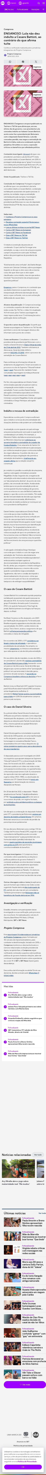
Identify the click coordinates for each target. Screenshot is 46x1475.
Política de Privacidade (27, 1461)
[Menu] (43, 3)
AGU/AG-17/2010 (17, 353)
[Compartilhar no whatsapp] (10, 62)
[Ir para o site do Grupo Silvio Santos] (19, 1435)
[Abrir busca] (38, 3)
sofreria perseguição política (21, 631)
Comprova (8, 29)
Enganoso (8, 287)
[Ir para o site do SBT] (36, 1435)
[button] (18, 1174)
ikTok (25, 235)
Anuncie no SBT (23, 1442)
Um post (26, 154)
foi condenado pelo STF (19, 797)
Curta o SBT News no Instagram (18, 230)
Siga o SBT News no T (14, 235)
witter (25, 238)
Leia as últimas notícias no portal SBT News (23, 227)
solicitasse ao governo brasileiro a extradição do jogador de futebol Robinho (22, 442)
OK (23, 1467)
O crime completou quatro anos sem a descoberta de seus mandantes (23, 746)
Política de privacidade (23, 1446)
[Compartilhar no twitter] (36, 62)
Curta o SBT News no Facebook (18, 232)
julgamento (14, 649)
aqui (6, 370)
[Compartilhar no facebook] (23, 62)
